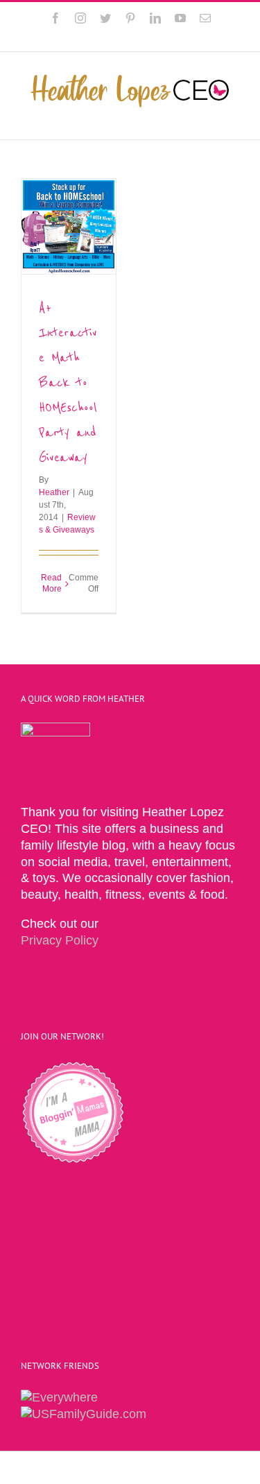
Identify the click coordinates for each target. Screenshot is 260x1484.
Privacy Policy (59, 940)
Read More (51, 583)
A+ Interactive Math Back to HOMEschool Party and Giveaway (68, 382)
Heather (54, 492)
